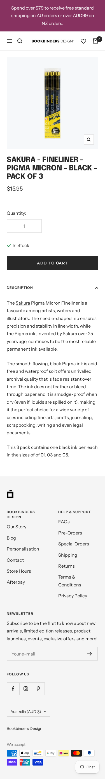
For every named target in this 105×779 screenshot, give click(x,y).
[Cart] (95, 41)
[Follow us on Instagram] (25, 688)
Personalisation (23, 549)
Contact (15, 560)
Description (20, 287)
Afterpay (16, 582)
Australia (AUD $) (25, 711)
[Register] (89, 654)
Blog (11, 538)
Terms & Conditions (69, 580)
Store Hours (19, 571)
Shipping (67, 555)
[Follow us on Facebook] (13, 688)
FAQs (64, 521)
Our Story (16, 526)
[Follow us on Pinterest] (38, 688)
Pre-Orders (70, 533)
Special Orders (73, 544)
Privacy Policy (72, 595)
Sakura (23, 303)
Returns (66, 566)
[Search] (19, 41)
